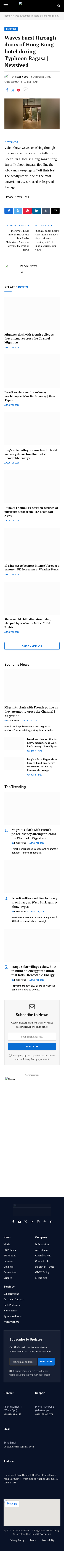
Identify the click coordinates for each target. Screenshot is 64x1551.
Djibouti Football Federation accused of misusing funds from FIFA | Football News (31, 512)
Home (7, 16)
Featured (11, 29)
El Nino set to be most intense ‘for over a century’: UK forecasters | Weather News (31, 568)
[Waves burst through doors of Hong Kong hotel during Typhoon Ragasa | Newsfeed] (32, 113)
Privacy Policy (30, 1059)
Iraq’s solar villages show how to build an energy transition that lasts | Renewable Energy (30, 454)
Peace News (21, 77)
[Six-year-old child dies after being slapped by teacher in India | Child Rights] (32, 598)
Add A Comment (32, 645)
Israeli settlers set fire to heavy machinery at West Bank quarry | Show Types (30, 396)
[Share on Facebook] (7, 90)
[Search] (58, 6)
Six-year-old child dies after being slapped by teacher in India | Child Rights (27, 623)
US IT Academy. (43, 1534)
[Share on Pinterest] (18, 90)
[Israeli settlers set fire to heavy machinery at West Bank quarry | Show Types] (32, 371)
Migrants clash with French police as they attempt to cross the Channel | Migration (29, 338)
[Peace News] (32, 6)
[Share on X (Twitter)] (12, 90)
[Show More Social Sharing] (25, 90)
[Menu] (6, 6)
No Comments (14, 82)
